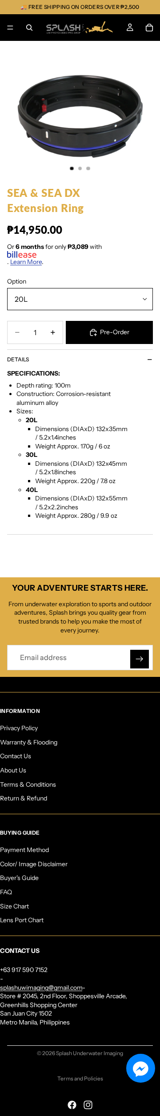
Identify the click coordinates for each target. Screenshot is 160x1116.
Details (18, 359)
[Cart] (149, 27)
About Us (13, 770)
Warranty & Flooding (28, 742)
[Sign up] (139, 659)
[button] (140, 1068)
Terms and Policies (80, 1078)
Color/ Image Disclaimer (34, 864)
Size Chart (14, 906)
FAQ (6, 892)
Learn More (26, 262)
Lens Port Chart (22, 920)
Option (16, 281)
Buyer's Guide (19, 878)
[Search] (29, 27)
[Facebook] (72, 1105)
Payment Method (24, 850)
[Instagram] (88, 1105)
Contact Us (15, 756)
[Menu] (10, 27)
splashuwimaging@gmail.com (41, 987)
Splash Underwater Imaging (89, 1053)
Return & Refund (23, 798)
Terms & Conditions (28, 784)
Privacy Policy (19, 728)
